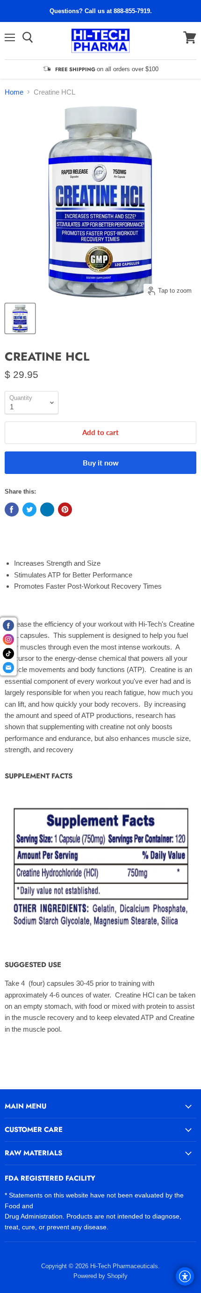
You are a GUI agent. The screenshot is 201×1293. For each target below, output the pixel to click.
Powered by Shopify (100, 1275)
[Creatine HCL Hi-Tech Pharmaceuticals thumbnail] (20, 318)
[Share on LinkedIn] (47, 509)
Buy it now (101, 462)
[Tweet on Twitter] (29, 509)
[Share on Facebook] (12, 509)
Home (14, 92)
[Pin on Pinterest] (65, 509)
